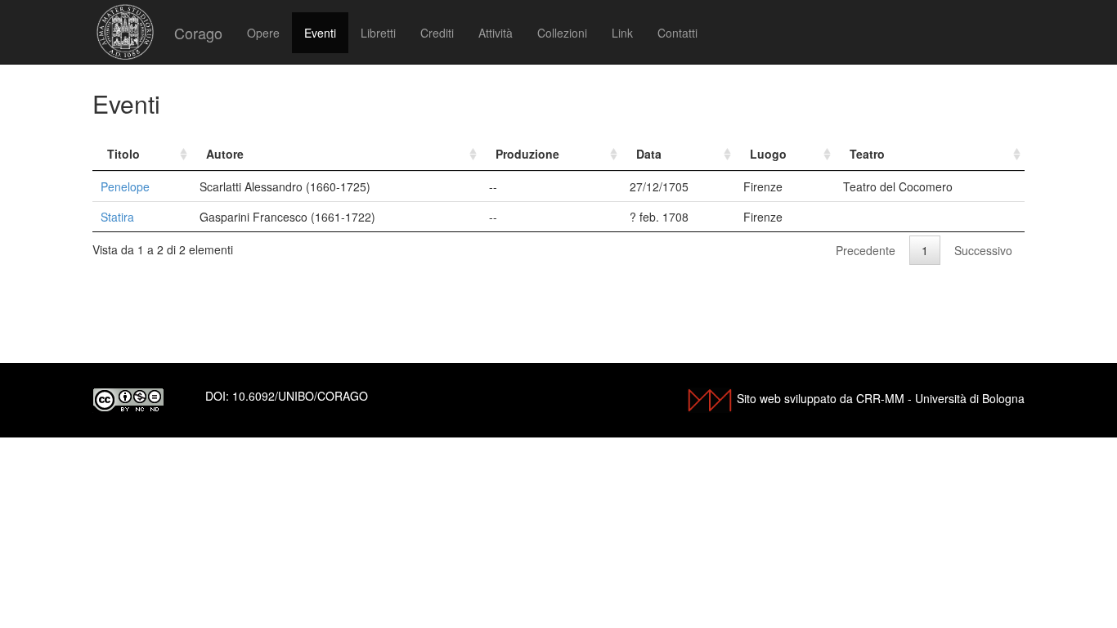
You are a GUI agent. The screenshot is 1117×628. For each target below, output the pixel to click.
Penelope (125, 186)
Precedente (865, 250)
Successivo (983, 250)
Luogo (768, 154)
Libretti (378, 33)
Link (622, 33)
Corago (198, 32)
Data (649, 154)
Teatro (867, 154)
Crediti (437, 33)
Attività (495, 33)
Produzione (527, 154)
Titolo (123, 154)
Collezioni (562, 33)
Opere (263, 33)
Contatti (677, 33)
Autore (225, 154)
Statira (117, 217)
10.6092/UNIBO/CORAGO (300, 396)
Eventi (320, 33)
